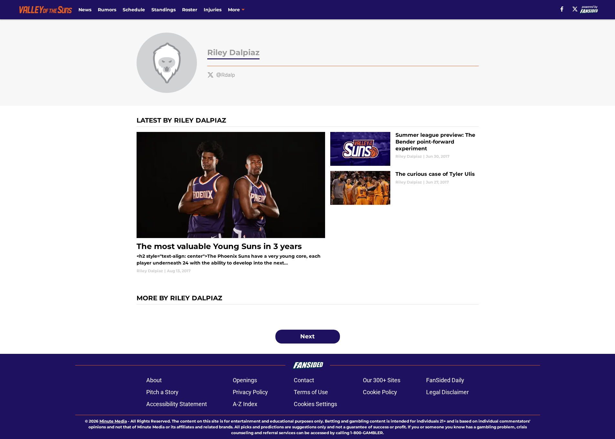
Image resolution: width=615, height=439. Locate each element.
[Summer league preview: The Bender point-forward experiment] (404, 149)
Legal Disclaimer (447, 392)
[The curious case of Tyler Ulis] (404, 188)
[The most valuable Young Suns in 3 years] (231, 203)
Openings (245, 380)
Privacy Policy (250, 392)
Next (307, 336)
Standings (163, 10)
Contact (304, 380)
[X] (575, 9)
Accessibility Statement (176, 404)
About (154, 380)
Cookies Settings (315, 404)
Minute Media (113, 421)
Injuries (212, 10)
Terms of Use (311, 392)
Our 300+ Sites (381, 380)
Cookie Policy (380, 392)
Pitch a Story (162, 392)
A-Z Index (245, 404)
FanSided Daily (445, 380)
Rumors (107, 10)
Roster (189, 10)
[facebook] (561, 9)
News (84, 10)
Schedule (134, 10)
